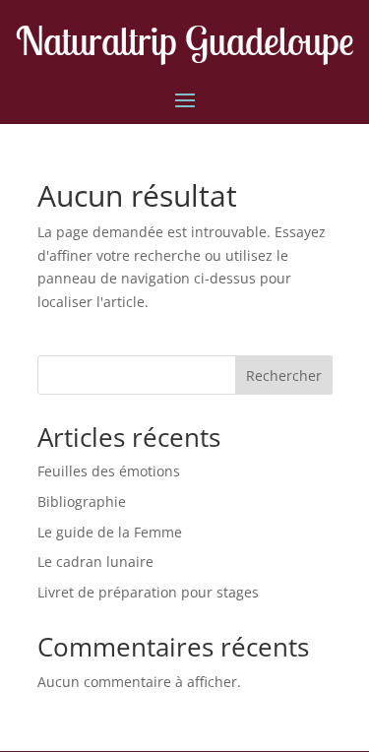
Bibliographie (81, 501)
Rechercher (284, 375)
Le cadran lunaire (95, 561)
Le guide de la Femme (109, 532)
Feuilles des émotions (108, 471)
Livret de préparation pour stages (148, 592)
